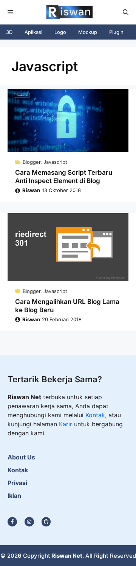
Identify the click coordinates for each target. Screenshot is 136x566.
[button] (125, 12)
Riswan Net (66, 555)
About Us (21, 457)
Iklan (14, 495)
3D (9, 32)
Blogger (31, 162)
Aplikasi (33, 32)
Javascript (55, 162)
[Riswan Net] (67, 12)
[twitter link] (29, 521)
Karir (66, 424)
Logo (60, 32)
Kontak (95, 415)
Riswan (31, 190)
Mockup (87, 32)
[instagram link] (12, 521)
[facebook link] (46, 521)
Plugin (116, 32)
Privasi (17, 483)
